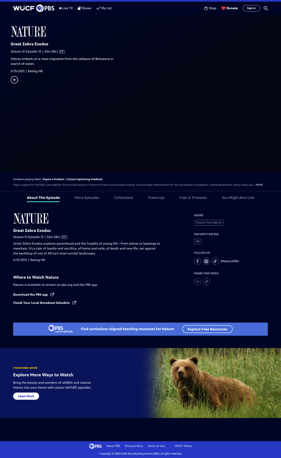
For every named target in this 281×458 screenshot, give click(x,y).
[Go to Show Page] (146, 31)
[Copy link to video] (206, 281)
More (259, 185)
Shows (86, 8)
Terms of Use (156, 446)
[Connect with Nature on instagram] (206, 261)
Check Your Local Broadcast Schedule (42, 303)
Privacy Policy (134, 446)
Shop (212, 8)
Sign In (251, 8)
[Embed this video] (197, 281)
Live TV (67, 8)
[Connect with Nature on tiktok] (215, 261)
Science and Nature (209, 222)
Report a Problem (53, 179)
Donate (232, 8)
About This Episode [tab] (43, 197)
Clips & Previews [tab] (193, 197)
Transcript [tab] (156, 197)
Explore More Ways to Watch (43, 375)
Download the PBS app (31, 295)
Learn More (26, 396)
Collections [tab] (123, 197)
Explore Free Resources (207, 329)
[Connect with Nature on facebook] (197, 261)
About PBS (113, 446)
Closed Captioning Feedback (84, 179)
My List (106, 8)
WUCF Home (183, 446)
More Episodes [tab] (87, 197)
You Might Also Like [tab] (238, 197)
